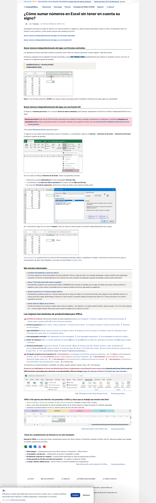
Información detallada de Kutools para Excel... (114, 122)
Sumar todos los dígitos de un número (41, 303)
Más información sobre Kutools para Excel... (91, 393)
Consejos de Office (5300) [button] (84, 7)
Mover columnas (76, 340)
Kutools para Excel (30, 257)
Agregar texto (79, 354)
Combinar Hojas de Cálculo (71, 348)
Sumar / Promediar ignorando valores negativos (44, 282)
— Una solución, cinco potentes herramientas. (57, 1)
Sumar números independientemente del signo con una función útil (47, 40)
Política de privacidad (87, 479)
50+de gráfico (117, 354)
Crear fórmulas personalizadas (113, 319)
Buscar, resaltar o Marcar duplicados (54, 325)
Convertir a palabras (81, 359)
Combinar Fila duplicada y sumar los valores (43, 273)
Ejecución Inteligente (81, 319)
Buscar (111, 7)
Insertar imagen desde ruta (38, 359)
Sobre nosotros (111, 479)
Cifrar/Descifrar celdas (91, 348)
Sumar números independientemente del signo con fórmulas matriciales (49, 36)
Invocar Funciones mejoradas (62, 321)
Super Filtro (32, 351)
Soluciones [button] (46, 7)
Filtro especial (44, 351)
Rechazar (86, 495)
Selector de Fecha (53, 348)
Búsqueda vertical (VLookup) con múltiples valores (94, 331)
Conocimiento (48, 479)
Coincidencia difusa (56, 333)
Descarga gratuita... (118, 393)
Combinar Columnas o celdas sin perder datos (104, 325)
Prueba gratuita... (34, 124)
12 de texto (65, 354)
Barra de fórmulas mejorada (82, 346)
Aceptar (75, 495)
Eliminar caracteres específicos (94, 354)
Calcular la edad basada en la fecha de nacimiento (71, 357)
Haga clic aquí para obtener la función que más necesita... (105, 371)
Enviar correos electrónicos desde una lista (116, 348)
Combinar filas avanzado (40, 362)
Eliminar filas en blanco (77, 325)
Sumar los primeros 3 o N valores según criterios (45, 291)
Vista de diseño (66, 346)
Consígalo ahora (76, 260)
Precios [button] (68, 7)
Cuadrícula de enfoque (50, 346)
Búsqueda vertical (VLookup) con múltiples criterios (56, 331)
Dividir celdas (54, 362)
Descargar (58, 7)
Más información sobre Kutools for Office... (92, 464)
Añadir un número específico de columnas (55, 340)
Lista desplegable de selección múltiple (114, 336)
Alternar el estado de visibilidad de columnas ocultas (100, 340)
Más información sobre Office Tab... (95, 429)
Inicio (32, 479)
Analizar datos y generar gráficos (38, 321)
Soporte (100, 7)
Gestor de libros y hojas (103, 346)
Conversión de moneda (96, 359)
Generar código (96, 319)
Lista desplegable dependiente (87, 336)
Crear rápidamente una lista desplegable (60, 336)
